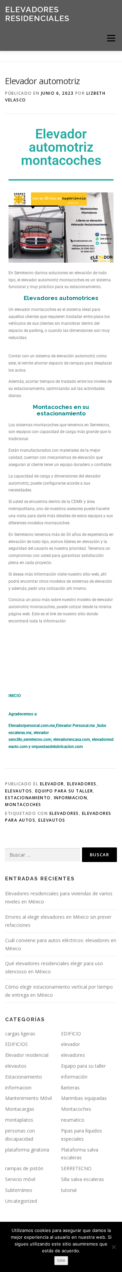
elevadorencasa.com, (72, 739)
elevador (52, 784)
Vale (61, 1260)
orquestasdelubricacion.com (57, 746)
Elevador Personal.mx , (76, 725)
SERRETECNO (76, 1168)
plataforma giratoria (27, 1149)
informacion (70, 798)
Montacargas (19, 1109)
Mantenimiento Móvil (28, 1098)
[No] (113, 1246)
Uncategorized (21, 1201)
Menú (110, 38)
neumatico (72, 1120)
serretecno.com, (37, 739)
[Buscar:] (42, 855)
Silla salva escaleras (82, 1179)
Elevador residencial (26, 1055)
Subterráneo (18, 1190)
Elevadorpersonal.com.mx (31, 725)
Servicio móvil (20, 1179)
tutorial (69, 1190)
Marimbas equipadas (84, 1098)
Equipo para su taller (64, 791)
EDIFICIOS (16, 1044)
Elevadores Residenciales (37, 14)
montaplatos (19, 1120)
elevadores (82, 784)
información (74, 1076)
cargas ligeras (20, 1033)
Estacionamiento (28, 798)
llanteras (70, 1087)
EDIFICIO (71, 1033)
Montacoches (23, 804)
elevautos (18, 791)
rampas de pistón (24, 1168)
